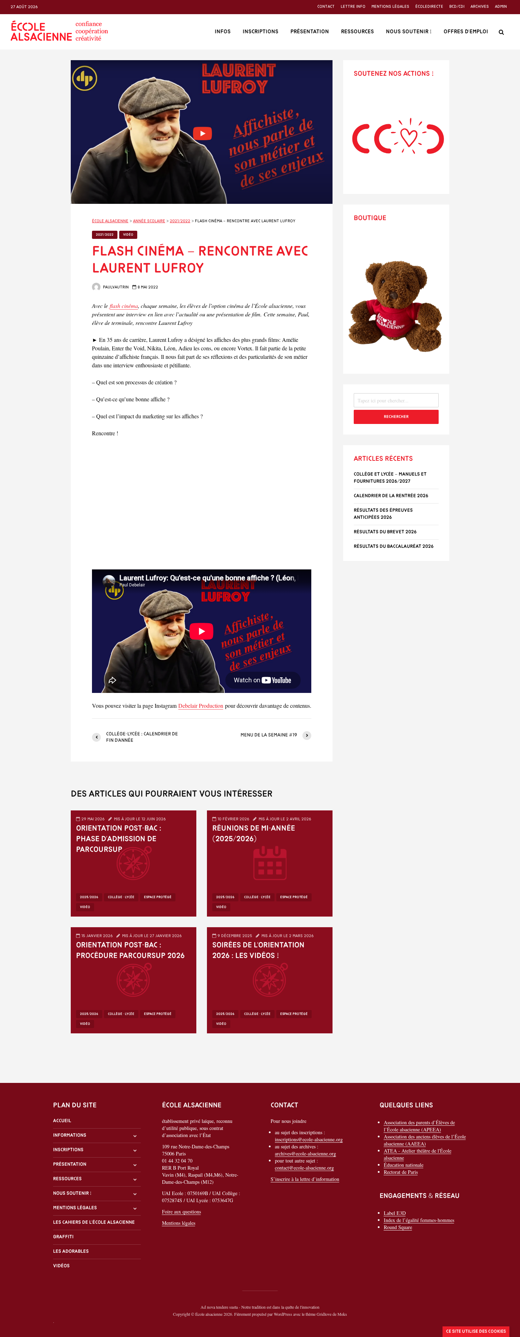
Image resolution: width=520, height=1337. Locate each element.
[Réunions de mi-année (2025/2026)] (270, 862)
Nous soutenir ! (409, 32)
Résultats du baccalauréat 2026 (394, 546)
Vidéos (61, 1266)
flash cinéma (124, 305)
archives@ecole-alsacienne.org (305, 1153)
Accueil (62, 1121)
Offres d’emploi (466, 32)
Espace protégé (158, 897)
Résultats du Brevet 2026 (385, 532)
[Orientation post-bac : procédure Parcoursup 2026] (133, 979)
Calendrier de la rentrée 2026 (391, 496)
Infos (223, 32)
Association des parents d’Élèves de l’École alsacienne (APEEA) (419, 1126)
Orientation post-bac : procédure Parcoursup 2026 (130, 951)
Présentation (309, 32)
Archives (479, 7)
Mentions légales (390, 7)
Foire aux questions (181, 1211)
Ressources (357, 32)
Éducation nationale (403, 1164)
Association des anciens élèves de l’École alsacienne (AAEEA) (425, 1140)
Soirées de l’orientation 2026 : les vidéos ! (258, 951)
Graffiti (63, 1237)
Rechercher (396, 417)
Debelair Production (200, 705)
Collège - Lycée (121, 897)
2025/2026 (89, 897)
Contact (326, 7)
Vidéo (128, 234)
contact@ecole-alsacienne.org (304, 1167)
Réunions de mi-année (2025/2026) (253, 834)
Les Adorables (71, 1251)
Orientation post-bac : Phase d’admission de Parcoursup (118, 839)
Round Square (398, 1227)
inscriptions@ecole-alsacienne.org (309, 1139)
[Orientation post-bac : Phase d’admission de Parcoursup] (133, 862)
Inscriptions (260, 32)
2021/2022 (105, 234)
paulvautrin (115, 287)
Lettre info (353, 7)
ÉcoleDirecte (429, 7)
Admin (501, 7)
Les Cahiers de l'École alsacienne (94, 1222)
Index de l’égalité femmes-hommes (419, 1220)
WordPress (283, 1314)
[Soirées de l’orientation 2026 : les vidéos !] (270, 979)
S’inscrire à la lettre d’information (305, 1179)
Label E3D (395, 1213)
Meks (342, 1314)
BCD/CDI (456, 7)
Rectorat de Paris (401, 1172)
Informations (69, 1135)
